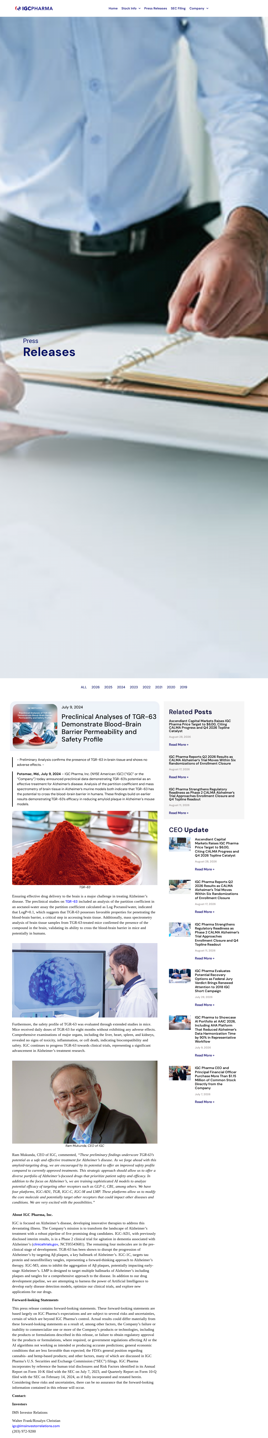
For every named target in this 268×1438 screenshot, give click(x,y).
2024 (121, 687)
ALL (84, 687)
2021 (158, 687)
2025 (108, 687)
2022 (147, 687)
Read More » (178, 744)
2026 (95, 687)
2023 (134, 687)
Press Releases (155, 8)
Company (196, 8)
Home (113, 8)
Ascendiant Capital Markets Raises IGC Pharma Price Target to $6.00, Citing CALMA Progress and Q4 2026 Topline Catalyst (200, 726)
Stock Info (129, 8)
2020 (171, 687)
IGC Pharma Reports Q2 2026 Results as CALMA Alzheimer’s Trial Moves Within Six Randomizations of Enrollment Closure (202, 760)
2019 (183, 687)
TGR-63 (71, 901)
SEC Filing (178, 8)
